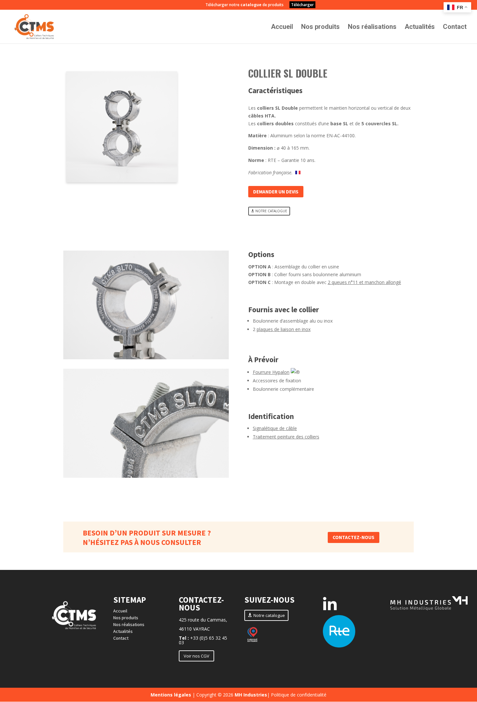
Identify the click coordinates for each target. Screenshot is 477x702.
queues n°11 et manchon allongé (366, 282)
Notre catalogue (269, 615)
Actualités (420, 27)
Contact (455, 27)
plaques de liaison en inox (284, 329)
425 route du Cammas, (203, 620)
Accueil (282, 27)
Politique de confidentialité (298, 695)
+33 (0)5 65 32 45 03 (203, 640)
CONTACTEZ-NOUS (353, 537)
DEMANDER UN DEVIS (276, 192)
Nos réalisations (372, 27)
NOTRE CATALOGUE (271, 211)
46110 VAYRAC (194, 629)
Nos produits (320, 27)
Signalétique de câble (275, 428)
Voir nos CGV (196, 656)
